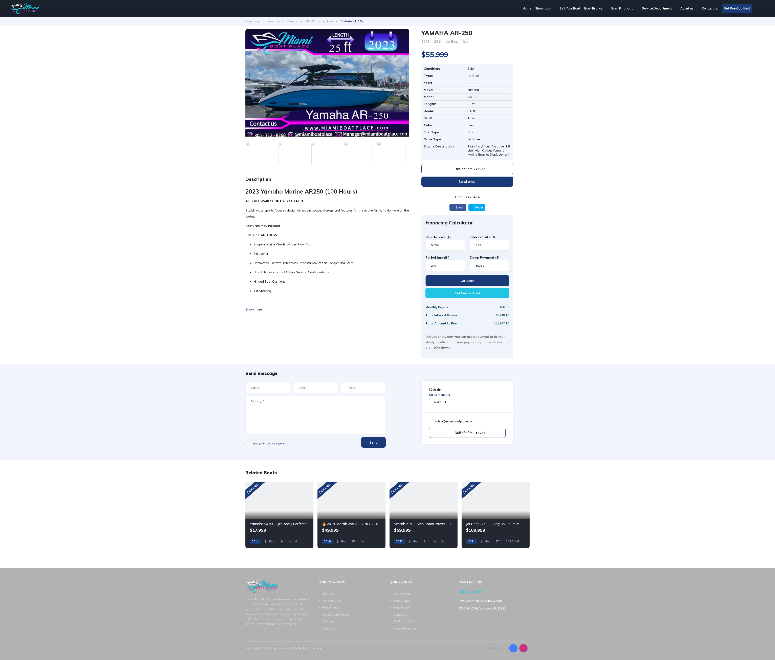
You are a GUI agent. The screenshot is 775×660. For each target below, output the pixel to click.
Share (459, 207)
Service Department (657, 8)
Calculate (467, 281)
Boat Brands (593, 8)
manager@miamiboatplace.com (480, 600)
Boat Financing (622, 8)
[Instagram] (523, 648)
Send (373, 442)
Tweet (478, 207)
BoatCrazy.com (311, 648)
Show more (253, 309)
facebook (757, 8)
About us (686, 8)
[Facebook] (513, 648)
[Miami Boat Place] (25, 9)
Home (527, 8)
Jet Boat (327, 21)
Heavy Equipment (405, 628)
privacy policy (277, 443)
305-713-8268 (471, 591)
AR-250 (310, 21)
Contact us (710, 8)
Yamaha (292, 21)
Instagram (765, 8)
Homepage (253, 21)
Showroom (543, 8)
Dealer (436, 389)
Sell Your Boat (570, 8)
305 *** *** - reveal (470, 169)
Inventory (274, 21)
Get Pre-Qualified (737, 8)
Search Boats (402, 593)
